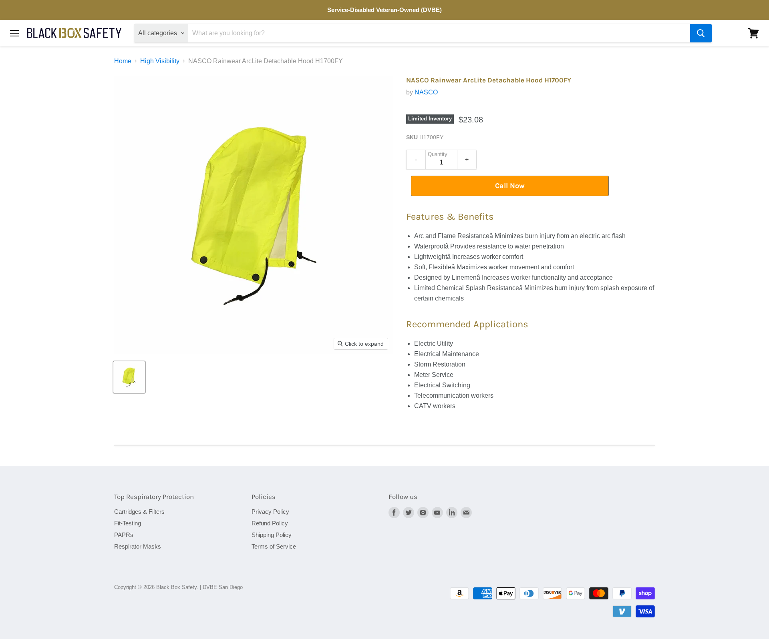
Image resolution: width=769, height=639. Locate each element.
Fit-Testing (127, 523)
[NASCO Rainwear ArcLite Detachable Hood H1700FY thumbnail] (129, 377)
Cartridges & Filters (139, 511)
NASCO (426, 92)
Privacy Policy (270, 511)
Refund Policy (270, 523)
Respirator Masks (137, 546)
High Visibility (159, 61)
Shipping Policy (272, 534)
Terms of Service (274, 546)
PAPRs (123, 534)
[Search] (701, 33)
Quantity (437, 154)
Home (122, 61)
